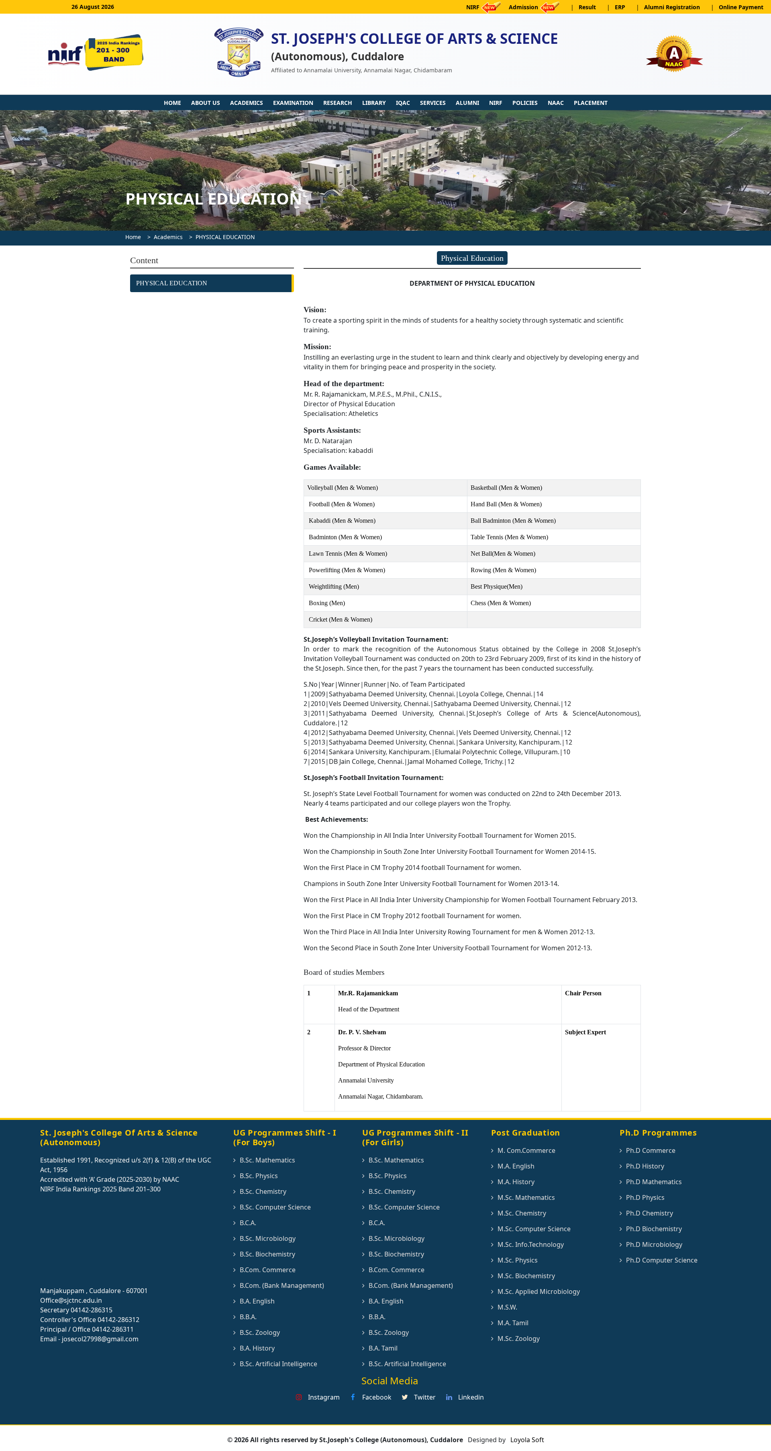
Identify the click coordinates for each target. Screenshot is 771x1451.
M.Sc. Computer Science (534, 1228)
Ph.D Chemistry (649, 1213)
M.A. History (516, 1181)
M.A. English (516, 1166)
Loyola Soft (526, 1439)
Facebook (376, 1397)
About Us (205, 102)
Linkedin (470, 1397)
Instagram (323, 1397)
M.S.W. (507, 1307)
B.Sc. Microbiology (268, 1238)
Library (374, 102)
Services (433, 102)
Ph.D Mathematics (654, 1181)
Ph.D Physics (645, 1197)
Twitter (424, 1397)
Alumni (467, 102)
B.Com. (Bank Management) (282, 1285)
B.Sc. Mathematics (267, 1160)
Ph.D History (645, 1166)
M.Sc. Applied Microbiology (539, 1291)
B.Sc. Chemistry (263, 1191)
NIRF (495, 102)
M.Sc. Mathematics (526, 1197)
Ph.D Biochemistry (654, 1228)
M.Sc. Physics (518, 1260)
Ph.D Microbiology (654, 1244)
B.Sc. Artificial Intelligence (278, 1363)
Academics (246, 102)
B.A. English (257, 1301)
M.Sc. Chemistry (522, 1213)
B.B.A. (248, 1316)
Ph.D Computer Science (662, 1260)
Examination (293, 102)
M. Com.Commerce (526, 1150)
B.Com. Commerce (268, 1269)
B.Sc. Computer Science (275, 1207)
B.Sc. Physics (259, 1175)
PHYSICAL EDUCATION (225, 237)
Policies (525, 102)
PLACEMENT (591, 102)
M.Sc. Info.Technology (531, 1244)
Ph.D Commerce (650, 1150)
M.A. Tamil (513, 1322)
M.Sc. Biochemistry (526, 1275)
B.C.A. (248, 1222)
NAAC (556, 102)
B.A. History (257, 1348)
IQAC (403, 102)
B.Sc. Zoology (260, 1332)
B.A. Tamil (383, 1348)
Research (337, 102)
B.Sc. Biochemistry (267, 1254)
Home (172, 102)
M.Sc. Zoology (519, 1338)
